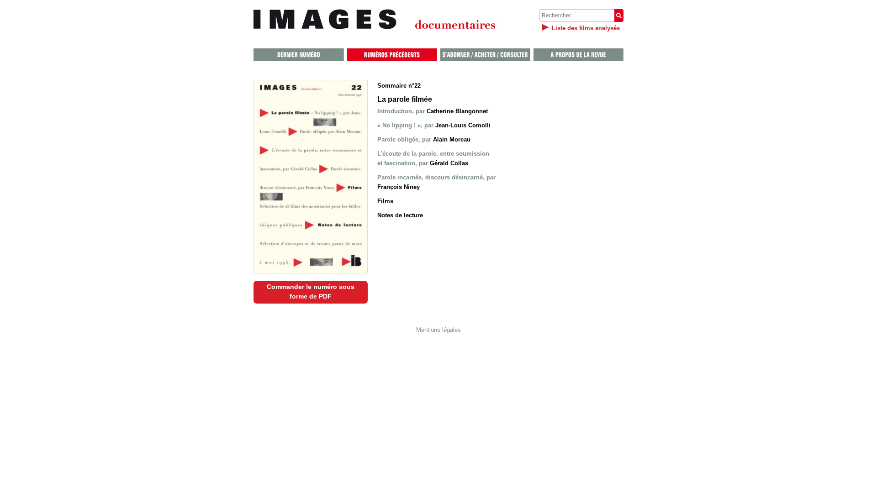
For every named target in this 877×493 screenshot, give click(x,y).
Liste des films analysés (586, 28)
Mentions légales (438, 329)
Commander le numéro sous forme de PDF (310, 291)
